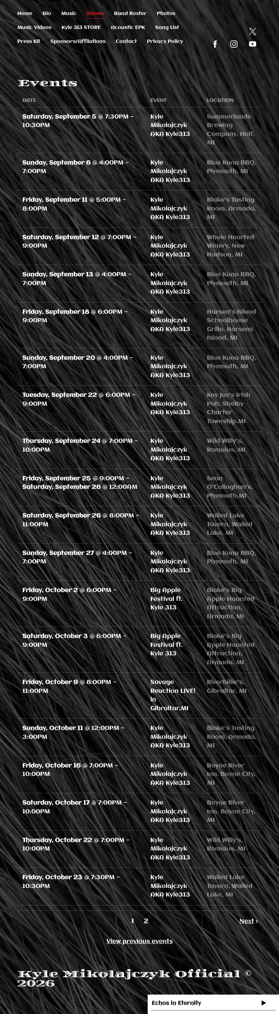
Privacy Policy (165, 41)
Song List (167, 27)
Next (247, 921)
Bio (47, 13)
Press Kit (28, 41)
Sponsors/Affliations (77, 41)
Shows (95, 13)
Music (69, 13)
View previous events (139, 941)
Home (24, 13)
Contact (126, 41)
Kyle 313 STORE (81, 27)
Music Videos (34, 27)
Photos (166, 13)
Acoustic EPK (128, 27)
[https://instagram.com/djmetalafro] (233, 44)
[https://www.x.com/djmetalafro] (252, 31)
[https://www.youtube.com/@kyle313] (252, 44)
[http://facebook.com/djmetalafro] (215, 44)
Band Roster (130, 13)
